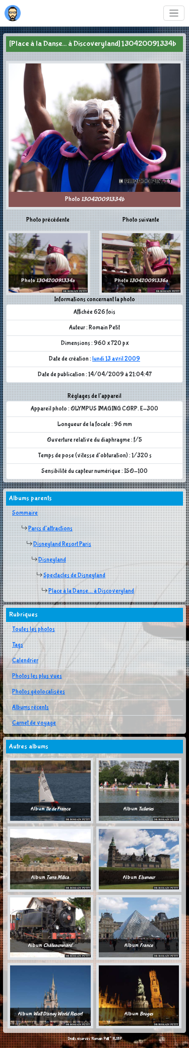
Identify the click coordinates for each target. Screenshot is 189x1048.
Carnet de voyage (34, 723)
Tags (17, 645)
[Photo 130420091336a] (141, 262)
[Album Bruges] (139, 995)
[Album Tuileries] (139, 790)
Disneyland (52, 560)
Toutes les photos (33, 629)
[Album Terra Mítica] (50, 858)
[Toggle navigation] (174, 13)
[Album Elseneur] (139, 858)
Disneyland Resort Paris (62, 544)
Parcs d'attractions (50, 528)
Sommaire (25, 513)
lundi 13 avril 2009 (116, 359)
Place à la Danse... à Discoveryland (91, 591)
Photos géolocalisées (38, 691)
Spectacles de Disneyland (74, 575)
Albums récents (30, 707)
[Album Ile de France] (50, 790)
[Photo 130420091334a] (48, 262)
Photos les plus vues (37, 676)
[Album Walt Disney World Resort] (50, 995)
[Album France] (139, 927)
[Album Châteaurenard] (50, 927)
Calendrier (25, 660)
